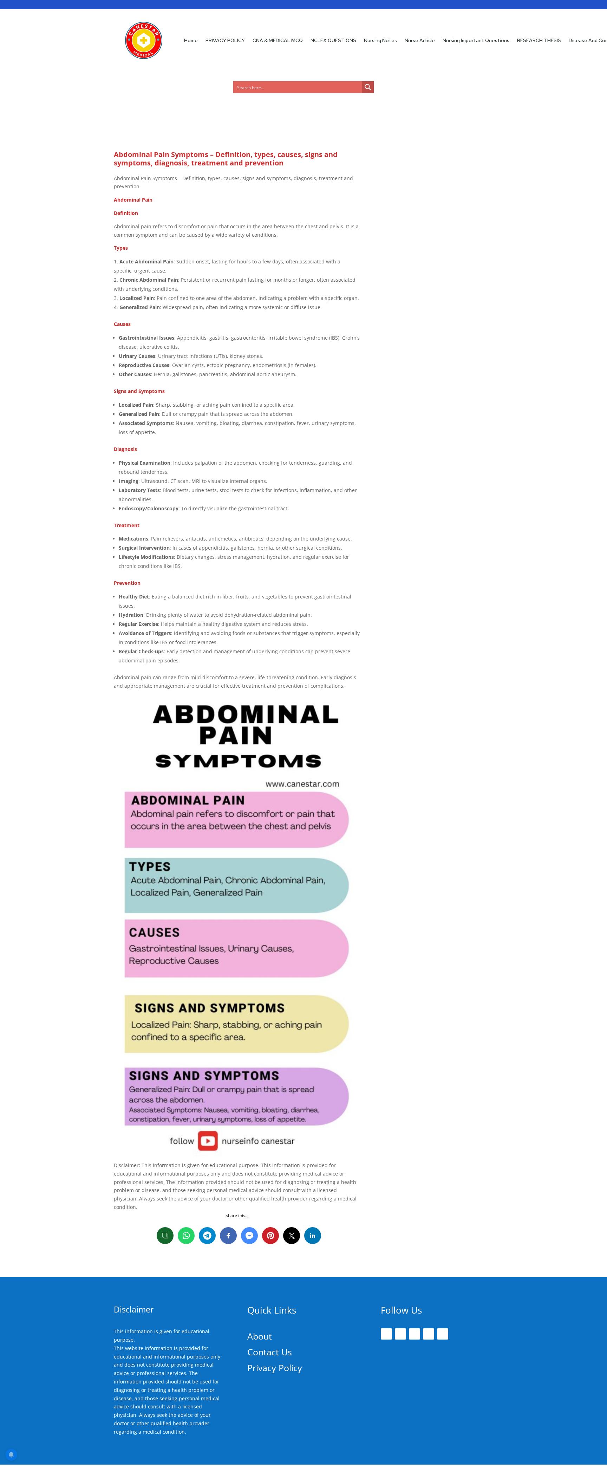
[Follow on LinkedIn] (428, 1334)
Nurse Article (420, 40)
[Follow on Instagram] (414, 1334)
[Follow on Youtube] (442, 1334)
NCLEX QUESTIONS (333, 40)
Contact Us (269, 1352)
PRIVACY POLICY (225, 40)
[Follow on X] (400, 1334)
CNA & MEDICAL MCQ (278, 40)
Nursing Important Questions (476, 40)
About (259, 1336)
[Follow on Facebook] (386, 1334)
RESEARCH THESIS (539, 40)
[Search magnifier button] (368, 87)
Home (191, 40)
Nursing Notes (380, 40)
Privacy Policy (274, 1368)
